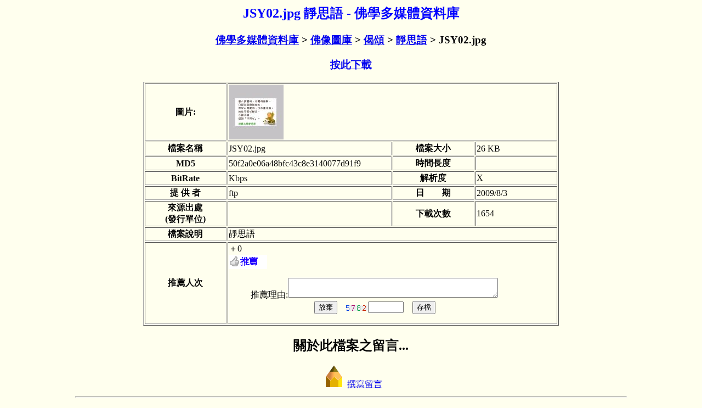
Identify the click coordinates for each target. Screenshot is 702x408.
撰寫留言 (364, 384)
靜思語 (411, 40)
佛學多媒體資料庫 (257, 40)
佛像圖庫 (331, 40)
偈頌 (374, 40)
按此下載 (351, 64)
